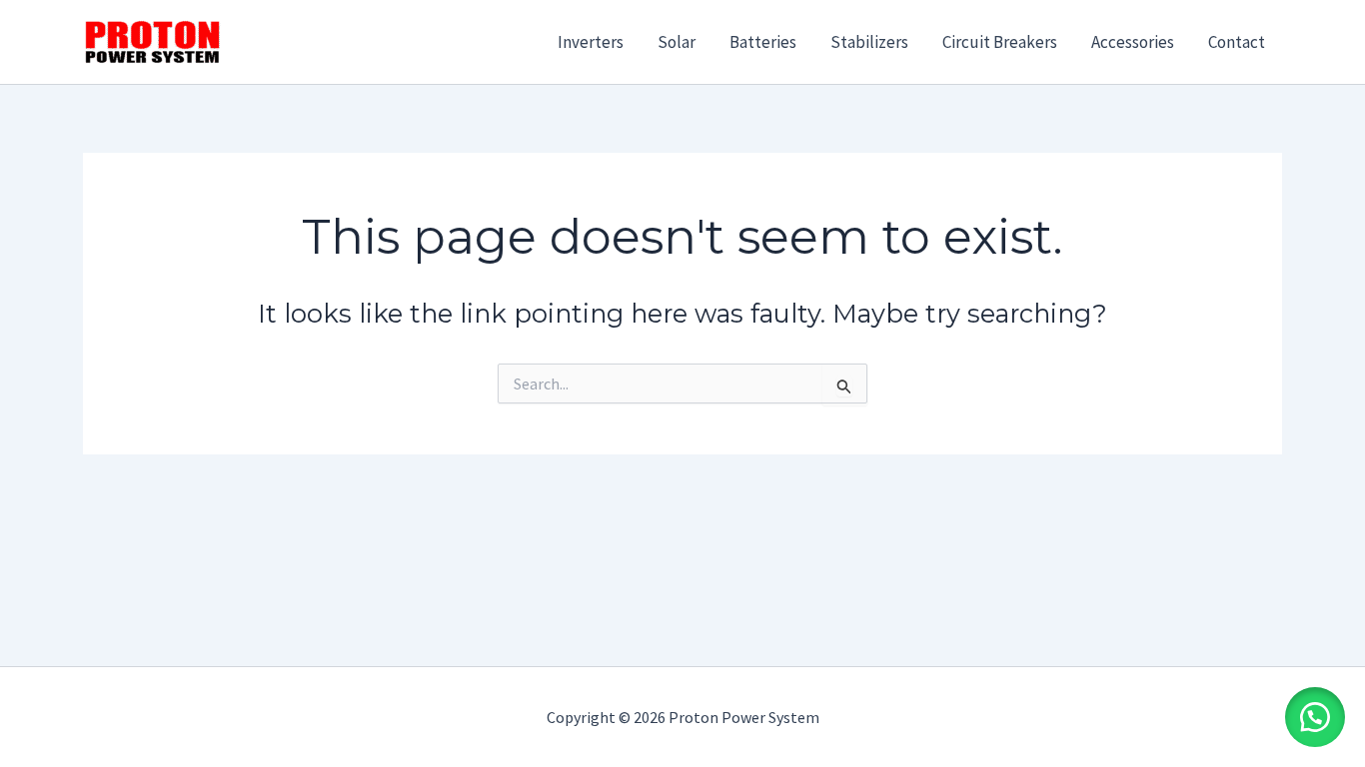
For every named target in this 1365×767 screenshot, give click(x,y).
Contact (1236, 42)
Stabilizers (869, 42)
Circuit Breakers (999, 42)
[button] (1315, 717)
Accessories (1132, 42)
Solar (676, 42)
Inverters (591, 42)
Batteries (762, 42)
